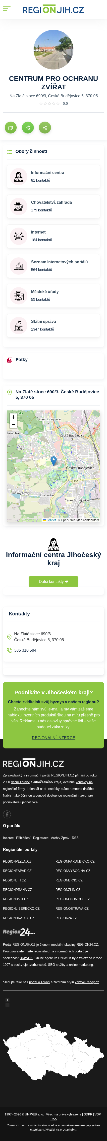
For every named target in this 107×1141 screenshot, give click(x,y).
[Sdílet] (45, 128)
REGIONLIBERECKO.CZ (21, 908)
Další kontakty (52, 581)
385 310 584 (25, 650)
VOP (98, 1114)
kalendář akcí (36, 789)
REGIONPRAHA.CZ (17, 890)
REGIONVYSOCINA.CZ (72, 871)
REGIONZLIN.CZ (67, 890)
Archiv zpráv (60, 838)
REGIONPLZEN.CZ (17, 861)
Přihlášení (23, 838)
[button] (54, 461)
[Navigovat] (11, 128)
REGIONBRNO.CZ (69, 880)
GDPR (88, 1114)
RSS (75, 838)
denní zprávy (20, 782)
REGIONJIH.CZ (14, 880)
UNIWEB (26, 958)
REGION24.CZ (66, 918)
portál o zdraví (39, 982)
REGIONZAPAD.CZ (17, 871)
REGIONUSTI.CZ (15, 899)
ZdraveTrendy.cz (87, 982)
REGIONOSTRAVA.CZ (72, 908)
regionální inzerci (75, 795)
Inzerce (8, 838)
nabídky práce (58, 789)
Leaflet (51, 520)
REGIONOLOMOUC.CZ (72, 899)
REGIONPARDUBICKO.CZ (75, 861)
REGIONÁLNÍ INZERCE (53, 738)
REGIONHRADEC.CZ (18, 918)
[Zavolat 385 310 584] (28, 128)
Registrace (41, 838)
